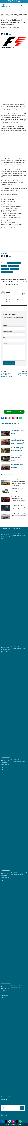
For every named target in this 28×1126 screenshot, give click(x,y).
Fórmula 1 (17, 104)
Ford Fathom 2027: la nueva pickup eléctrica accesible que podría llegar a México (18, 507)
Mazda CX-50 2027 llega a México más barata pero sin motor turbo (17, 466)
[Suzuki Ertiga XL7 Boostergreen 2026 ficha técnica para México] (5, 589)
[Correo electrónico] (9, 418)
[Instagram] (13, 418)
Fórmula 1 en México (14, 265)
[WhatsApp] (20, 418)
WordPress (20, 1124)
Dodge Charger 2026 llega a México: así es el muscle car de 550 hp (17, 432)
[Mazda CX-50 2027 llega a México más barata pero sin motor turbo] (5, 467)
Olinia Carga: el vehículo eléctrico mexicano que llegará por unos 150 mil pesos (18, 490)
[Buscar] (25, 5)
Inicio (2, 14)
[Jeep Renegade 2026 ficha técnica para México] (5, 1041)
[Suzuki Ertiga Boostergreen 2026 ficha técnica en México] (5, 815)
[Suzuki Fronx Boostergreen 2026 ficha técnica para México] (5, 702)
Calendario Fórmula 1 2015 (13, 262)
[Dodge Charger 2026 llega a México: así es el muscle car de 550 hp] (5, 434)
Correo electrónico (7, 331)
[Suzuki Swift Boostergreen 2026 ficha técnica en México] (5, 928)
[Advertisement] (14, 65)
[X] (6, 418)
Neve (6, 1124)
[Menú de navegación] (21, 5)
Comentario (6, 343)
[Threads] (16, 418)
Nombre (5, 325)
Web (4, 337)
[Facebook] (2, 418)
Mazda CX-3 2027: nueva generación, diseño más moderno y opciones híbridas (18, 498)
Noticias (7, 14)
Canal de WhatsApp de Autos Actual (14, 411)
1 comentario (15, 27)
